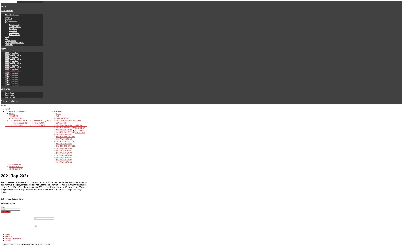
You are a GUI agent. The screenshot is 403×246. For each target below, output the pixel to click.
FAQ (6, 39)
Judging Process (11, 21)
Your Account (10, 97)
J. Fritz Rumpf (14, 33)
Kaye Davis (13, 29)
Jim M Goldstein (15, 27)
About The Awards (12, 15)
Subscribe (6, 212)
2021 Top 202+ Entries (13, 71)
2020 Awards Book (12, 73)
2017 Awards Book (12, 79)
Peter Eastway (14, 35)
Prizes (7, 17)
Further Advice (10, 41)
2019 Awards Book (12, 75)
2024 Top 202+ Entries (13, 59)
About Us (8, 237)
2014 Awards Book (12, 85)
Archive (4, 49)
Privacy (7, 240)
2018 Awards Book (12, 77)
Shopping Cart (10, 95)
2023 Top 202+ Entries (13, 63)
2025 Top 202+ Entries (13, 55)
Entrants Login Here (10, 101)
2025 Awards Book (12, 53)
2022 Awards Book (12, 65)
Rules (7, 37)
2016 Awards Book (12, 81)
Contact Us (9, 45)
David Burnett (14, 25)
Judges (48, 120)
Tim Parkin (13, 31)
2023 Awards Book (12, 61)
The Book (8, 19)
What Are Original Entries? (14, 43)
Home (3, 6)
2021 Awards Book (12, 69)
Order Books (9, 93)
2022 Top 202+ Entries (13, 67)
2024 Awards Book (12, 57)
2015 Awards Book (12, 83)
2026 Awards (7, 10)
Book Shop (5, 89)
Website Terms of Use (13, 238)
